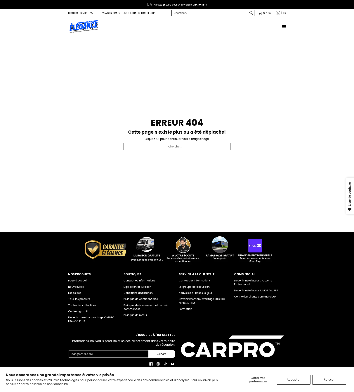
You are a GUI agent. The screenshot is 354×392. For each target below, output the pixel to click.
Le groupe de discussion (194, 287)
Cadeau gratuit (78, 311)
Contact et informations (139, 280)
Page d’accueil (77, 280)
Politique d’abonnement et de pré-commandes (146, 307)
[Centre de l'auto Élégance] (84, 26)
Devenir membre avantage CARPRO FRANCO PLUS (91, 319)
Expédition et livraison (137, 287)
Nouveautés (76, 287)
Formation (185, 309)
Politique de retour (135, 315)
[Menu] (283, 26)
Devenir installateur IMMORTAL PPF (256, 290)
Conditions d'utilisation (138, 293)
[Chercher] (251, 13)
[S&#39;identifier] (278, 13)
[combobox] (210, 13)
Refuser (329, 379)
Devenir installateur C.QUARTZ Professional (253, 282)
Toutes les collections (82, 305)
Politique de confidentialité (141, 299)
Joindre (161, 354)
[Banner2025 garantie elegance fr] (177, 248)
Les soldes (74, 293)
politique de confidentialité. (49, 384)
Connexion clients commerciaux (255, 296)
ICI (157, 139)
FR (284, 12)
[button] (151, 364)
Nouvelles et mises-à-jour (195, 293)
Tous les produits (79, 299)
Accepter (294, 379)
